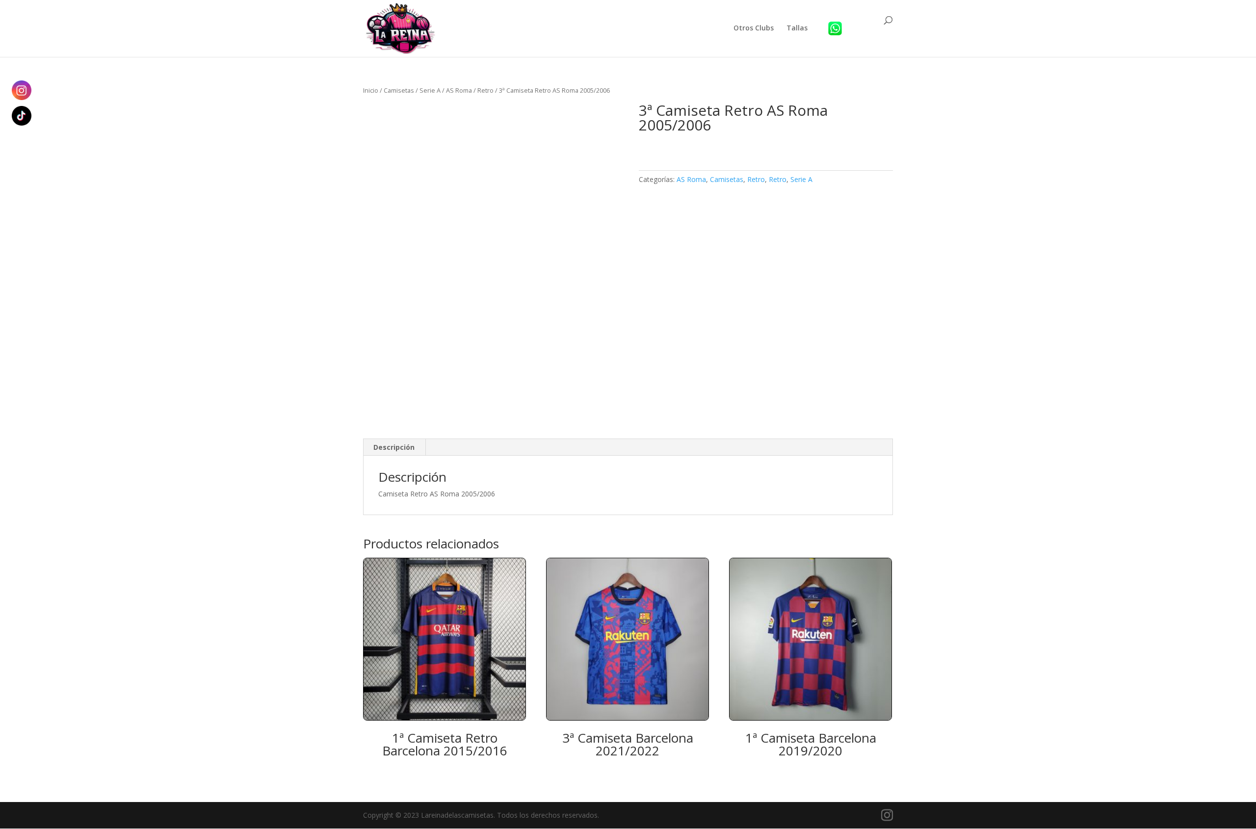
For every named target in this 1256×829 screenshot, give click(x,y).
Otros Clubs (753, 28)
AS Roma (459, 90)
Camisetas (399, 90)
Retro (485, 90)
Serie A (430, 90)
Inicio (370, 90)
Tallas (797, 28)
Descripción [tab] (394, 447)
